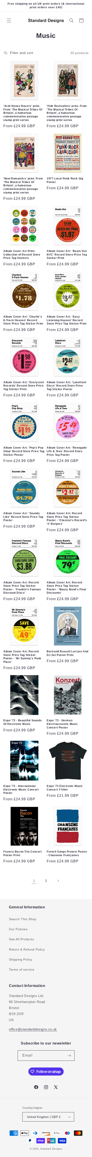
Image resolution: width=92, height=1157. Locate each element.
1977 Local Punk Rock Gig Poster (65, 180)
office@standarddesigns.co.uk (33, 1029)
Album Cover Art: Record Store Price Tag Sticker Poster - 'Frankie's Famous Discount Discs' (22, 588)
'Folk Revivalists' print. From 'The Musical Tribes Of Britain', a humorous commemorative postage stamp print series (67, 112)
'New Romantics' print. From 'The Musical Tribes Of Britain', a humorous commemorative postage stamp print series (23, 185)
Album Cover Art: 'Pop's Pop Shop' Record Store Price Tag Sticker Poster (23, 451)
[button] (9, 20)
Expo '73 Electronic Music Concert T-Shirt (65, 788)
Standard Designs (51, 1148)
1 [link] (34, 881)
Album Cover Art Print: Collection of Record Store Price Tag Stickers (21, 255)
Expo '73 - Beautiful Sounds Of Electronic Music (22, 722)
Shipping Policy (20, 959)
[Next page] (58, 881)
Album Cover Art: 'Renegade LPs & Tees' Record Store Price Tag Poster (67, 451)
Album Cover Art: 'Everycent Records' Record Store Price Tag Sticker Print (23, 386)
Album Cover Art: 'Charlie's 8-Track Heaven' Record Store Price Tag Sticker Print (23, 320)
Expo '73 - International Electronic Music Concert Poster (21, 790)
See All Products (21, 939)
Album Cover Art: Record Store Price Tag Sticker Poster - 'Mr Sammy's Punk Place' (22, 657)
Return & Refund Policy (27, 949)
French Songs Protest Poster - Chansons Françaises (67, 853)
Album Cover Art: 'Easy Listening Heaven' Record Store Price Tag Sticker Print (66, 320)
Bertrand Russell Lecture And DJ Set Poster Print (67, 653)
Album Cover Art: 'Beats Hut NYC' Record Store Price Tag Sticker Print (67, 255)
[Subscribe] (69, 1055)
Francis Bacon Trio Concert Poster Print (22, 853)
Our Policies (18, 929)
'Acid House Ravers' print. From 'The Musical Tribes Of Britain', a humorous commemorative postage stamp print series (22, 112)
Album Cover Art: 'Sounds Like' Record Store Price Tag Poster (23, 517)
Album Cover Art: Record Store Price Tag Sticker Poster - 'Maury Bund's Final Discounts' (66, 588)
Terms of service (21, 969)
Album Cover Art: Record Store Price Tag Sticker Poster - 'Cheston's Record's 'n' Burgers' (67, 518)
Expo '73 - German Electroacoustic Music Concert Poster (62, 724)
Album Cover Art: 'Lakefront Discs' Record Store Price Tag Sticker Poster (66, 386)
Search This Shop (22, 919)
